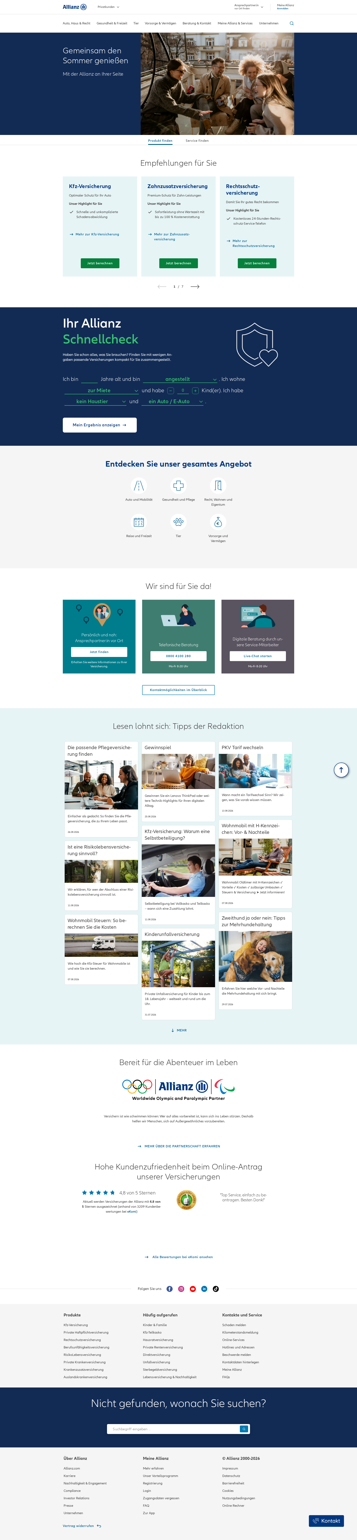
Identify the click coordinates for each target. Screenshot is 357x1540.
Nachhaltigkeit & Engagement (85, 1483)
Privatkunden (106, 7)
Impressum (230, 1468)
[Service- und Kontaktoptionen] (326, 1521)
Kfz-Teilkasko (152, 1332)
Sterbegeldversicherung (160, 1370)
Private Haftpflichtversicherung (86, 1332)
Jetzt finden (99, 652)
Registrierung (152, 1483)
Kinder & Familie (155, 1325)
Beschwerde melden (236, 1355)
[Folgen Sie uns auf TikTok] (216, 1289)
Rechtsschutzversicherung (82, 1340)
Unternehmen (73, 1513)
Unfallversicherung (156, 1362)
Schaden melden (234, 1325)
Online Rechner (233, 1506)
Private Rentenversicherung (163, 1347)
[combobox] (180, 379)
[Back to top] (341, 770)
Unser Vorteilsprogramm (160, 1476)
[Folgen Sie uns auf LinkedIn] (204, 1289)
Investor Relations (76, 1498)
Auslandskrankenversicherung (85, 1377)
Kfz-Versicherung (76, 1325)
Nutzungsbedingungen (238, 1498)
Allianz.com (72, 1468)
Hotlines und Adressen (238, 1347)
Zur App (149, 1513)
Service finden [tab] (197, 141)
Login (147, 1491)
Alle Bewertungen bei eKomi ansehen (182, 1257)
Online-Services (233, 1340)
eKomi (131, 1212)
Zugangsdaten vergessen (161, 1498)
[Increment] (195, 390)
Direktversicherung (156, 1355)
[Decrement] (170, 390)
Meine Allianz (232, 1370)
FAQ (146, 1506)
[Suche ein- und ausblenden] (291, 23)
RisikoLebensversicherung (82, 1355)
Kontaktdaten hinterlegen (240, 1362)
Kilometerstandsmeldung (240, 1332)
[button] (195, 287)
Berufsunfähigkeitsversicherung (86, 1347)
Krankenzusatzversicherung (84, 1370)
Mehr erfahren (153, 1468)
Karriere (69, 1476)
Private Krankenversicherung (85, 1362)
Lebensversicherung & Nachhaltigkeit (169, 1377)
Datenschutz (231, 1476)
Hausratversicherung (158, 1340)
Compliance (72, 1491)
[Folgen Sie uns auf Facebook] (169, 1289)
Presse (68, 1506)
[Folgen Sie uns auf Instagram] (181, 1289)
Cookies (228, 1491)
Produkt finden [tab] (160, 141)
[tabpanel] (178, 356)
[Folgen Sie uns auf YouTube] (192, 1289)
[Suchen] (244, 1429)
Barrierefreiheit (233, 1483)
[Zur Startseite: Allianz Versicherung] (75, 7)
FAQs (226, 1377)
